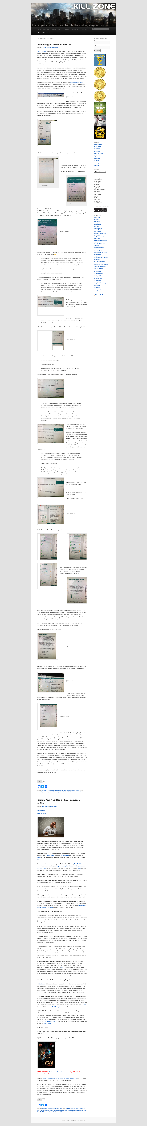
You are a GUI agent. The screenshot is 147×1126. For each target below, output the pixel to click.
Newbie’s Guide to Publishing (101, 257)
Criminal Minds (97, 224)
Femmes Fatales (98, 230)
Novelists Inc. (97, 259)
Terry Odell (96, 160)
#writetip (54, 1108)
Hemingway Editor (50, 1021)
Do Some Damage (98, 228)
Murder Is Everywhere (99, 247)
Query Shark (97, 263)
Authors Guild (97, 217)
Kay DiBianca (97, 151)
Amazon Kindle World (76, 1108)
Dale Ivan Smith (97, 164)
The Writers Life (97, 282)
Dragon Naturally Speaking (64, 866)
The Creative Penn (98, 273)
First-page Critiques (56, 29)
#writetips (59, 1108)
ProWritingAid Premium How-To (54, 44)
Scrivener (50, 1111)
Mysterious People (98, 250)
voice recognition (70, 1111)
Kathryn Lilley (97, 158)
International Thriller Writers (100, 244)
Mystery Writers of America (100, 252)
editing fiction (75, 790)
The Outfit (96, 277)
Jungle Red (96, 245)
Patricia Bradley (97, 146)
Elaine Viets (96, 165)
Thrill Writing (97, 285)
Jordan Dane (53, 806)
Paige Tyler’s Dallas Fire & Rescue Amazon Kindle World (60, 1078)
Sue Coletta (55, 47)
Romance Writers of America (101, 264)
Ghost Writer (97, 235)
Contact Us (75, 29)
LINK (38, 860)
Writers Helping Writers (99, 289)
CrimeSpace (97, 221)
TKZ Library (67, 29)
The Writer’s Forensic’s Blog (100, 284)
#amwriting (44, 790)
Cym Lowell (96, 226)
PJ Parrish (96, 162)
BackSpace (96, 219)
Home (39, 29)
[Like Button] (39, 781)
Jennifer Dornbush (98, 153)
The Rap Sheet (97, 280)
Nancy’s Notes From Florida (100, 256)
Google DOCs (65, 856)
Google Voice (50, 856)
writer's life (79, 792)
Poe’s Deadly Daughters (99, 261)
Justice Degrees (98, 291)
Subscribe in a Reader (100, 295)
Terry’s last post (41, 51)
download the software (76, 82)
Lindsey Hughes (97, 157)
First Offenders (97, 231)
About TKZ (46, 29)
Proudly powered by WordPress (77, 1120)
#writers (50, 790)
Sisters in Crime (97, 270)
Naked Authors (97, 254)
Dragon (51, 1110)
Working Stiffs (97, 287)
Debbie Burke (97, 148)
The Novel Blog (97, 275)
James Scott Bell (98, 144)
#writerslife (55, 790)
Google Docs (57, 1110)
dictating (47, 1110)
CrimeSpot (96, 223)
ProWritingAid (66, 792)
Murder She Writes (98, 249)
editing (70, 790)
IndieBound (96, 242)
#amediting (40, 792)
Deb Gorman (97, 155)
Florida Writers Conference (100, 233)
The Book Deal (97, 271)
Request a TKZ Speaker (44, 32)
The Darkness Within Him (56, 1072)
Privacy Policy (84, 29)
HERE (39, 858)
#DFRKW (68, 1108)
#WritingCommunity (63, 790)
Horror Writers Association (100, 240)
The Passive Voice (98, 278)
